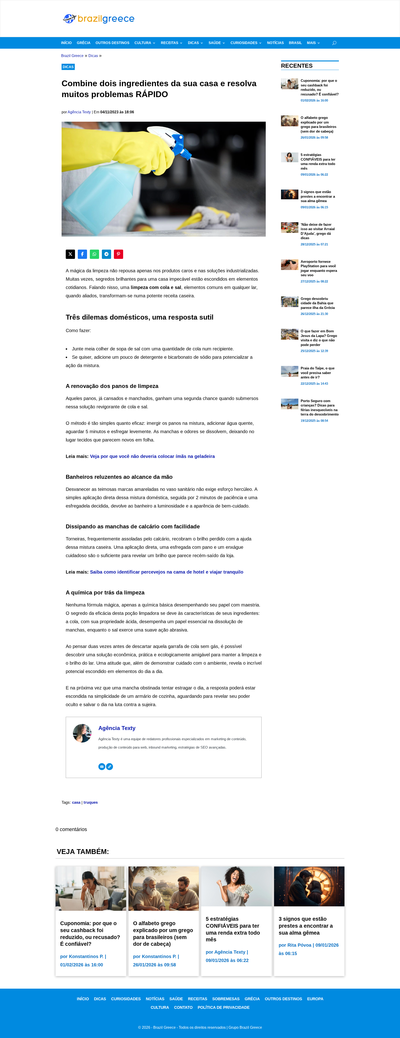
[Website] (109, 766)
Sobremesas (226, 999)
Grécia (84, 43)
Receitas (169, 43)
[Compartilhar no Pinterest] (118, 254)
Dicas (193, 43)
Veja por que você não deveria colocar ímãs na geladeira (152, 456)
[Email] (101, 766)
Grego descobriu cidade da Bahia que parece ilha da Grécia (318, 303)
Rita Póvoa (299, 945)
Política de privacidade (224, 1007)
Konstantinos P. (86, 956)
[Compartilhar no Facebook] (82, 254)
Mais (311, 43)
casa (76, 802)
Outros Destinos (112, 43)
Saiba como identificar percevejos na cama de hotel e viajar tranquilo (166, 572)
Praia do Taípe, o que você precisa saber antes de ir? (317, 372)
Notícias (275, 43)
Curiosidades (244, 43)
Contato (183, 1007)
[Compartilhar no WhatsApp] (94, 254)
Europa (315, 999)
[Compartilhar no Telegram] (106, 254)
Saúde (215, 43)
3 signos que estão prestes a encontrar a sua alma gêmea (318, 196)
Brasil (295, 43)
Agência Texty (79, 112)
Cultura (142, 43)
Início (66, 43)
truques (91, 802)
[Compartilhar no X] (70, 254)
